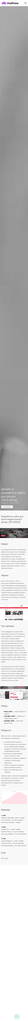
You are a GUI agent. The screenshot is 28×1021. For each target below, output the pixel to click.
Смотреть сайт (7, 506)
